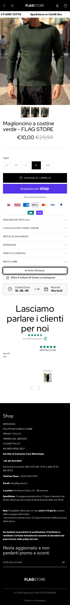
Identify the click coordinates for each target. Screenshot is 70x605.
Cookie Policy (12, 443)
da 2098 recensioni (32, 338)
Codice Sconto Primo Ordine (21, 228)
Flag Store (28, 592)
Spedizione (9, 244)
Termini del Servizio (15, 438)
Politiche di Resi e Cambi (17, 428)
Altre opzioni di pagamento (35, 197)
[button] (32, 387)
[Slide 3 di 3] (45, 112)
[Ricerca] (12, 5)
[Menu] (4, 5)
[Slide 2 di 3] (35, 112)
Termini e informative (35, 600)
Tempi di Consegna (14, 253)
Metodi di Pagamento (16, 236)
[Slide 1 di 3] (25, 112)
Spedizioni (9, 424)
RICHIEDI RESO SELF (14, 448)
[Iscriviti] (63, 562)
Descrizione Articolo (16, 219)
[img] (35, 335)
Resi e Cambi (10, 261)
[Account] (57, 5)
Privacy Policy (12, 433)
